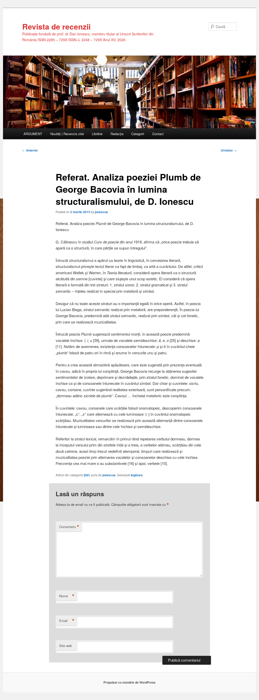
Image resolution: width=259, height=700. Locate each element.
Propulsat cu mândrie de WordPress (129, 682)
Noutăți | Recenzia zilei (67, 133)
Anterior (30, 150)
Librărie (97, 133)
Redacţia (117, 133)
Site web (65, 645)
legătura (137, 475)
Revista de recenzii (56, 26)
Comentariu (69, 527)
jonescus (101, 212)
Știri (87, 475)
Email (66, 621)
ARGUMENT (33, 133)
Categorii (137, 133)
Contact (158, 133)
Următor (229, 150)
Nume (66, 596)
